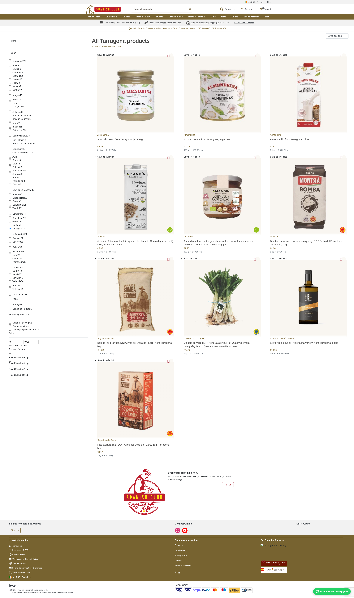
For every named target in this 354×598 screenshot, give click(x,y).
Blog (267, 17)
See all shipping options (244, 23)
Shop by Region (251, 17)
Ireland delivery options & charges (27, 568)
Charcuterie (111, 17)
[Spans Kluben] (94, 9)
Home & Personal (196, 17)
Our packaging (19, 563)
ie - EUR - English (20, 577)
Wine (223, 17)
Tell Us (228, 485)
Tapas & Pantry (143, 17)
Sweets (159, 17)
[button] (171, 55)
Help (269, 2)
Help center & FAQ (20, 550)
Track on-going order (21, 572)
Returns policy (18, 554)
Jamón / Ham (94, 17)
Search (165, 9)
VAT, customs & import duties (25, 559)
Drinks (235, 17)
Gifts (213, 17)
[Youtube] (185, 530)
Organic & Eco (176, 17)
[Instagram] (178, 530)
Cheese (126, 17)
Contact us (17, 546)
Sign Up (15, 530)
